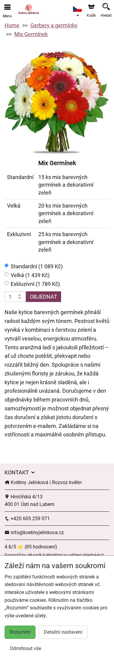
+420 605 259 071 (29, 518)
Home (12, 25)
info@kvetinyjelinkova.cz (36, 532)
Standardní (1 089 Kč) (37, 266)
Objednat (43, 296)
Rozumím (20, 632)
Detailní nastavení (63, 632)
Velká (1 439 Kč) (30, 275)
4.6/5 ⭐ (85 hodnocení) (31, 547)
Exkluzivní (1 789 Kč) (35, 284)
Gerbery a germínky (54, 25)
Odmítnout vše (25, 648)
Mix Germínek (31, 34)
